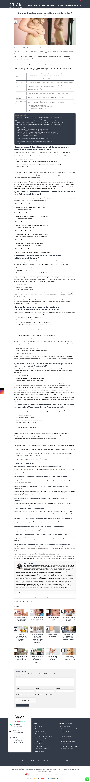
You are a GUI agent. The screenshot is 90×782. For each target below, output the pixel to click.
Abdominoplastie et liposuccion (53, 635)
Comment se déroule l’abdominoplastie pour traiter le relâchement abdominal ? (36, 120)
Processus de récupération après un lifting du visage (69, 658)
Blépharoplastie (39, 731)
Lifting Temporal (39, 751)
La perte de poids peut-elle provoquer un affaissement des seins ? (37, 659)
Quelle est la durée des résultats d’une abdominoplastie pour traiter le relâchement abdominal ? (39, 124)
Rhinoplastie (38, 726)
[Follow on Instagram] (10, 1)
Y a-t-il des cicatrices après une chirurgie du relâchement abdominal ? (34, 140)
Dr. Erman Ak (18, 48)
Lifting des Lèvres (40, 741)
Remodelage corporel (66, 738)
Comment (19, 676)
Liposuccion (63, 734)
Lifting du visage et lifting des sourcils (37, 618)
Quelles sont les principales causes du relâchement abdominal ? (33, 129)
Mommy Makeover (65, 736)
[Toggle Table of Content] (72, 115)
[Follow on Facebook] (8, 1)
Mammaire (42, 5)
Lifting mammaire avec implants (69, 746)
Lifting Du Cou (39, 743)
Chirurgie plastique (45, 10)
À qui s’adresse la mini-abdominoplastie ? (28, 135)
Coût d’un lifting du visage (53, 618)
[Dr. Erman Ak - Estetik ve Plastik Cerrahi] (15, 5)
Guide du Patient (36, 761)
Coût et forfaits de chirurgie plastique (53, 761)
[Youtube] (19, 592)
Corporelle (50, 5)
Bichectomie (38, 729)
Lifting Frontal (39, 746)
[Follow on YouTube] (12, 1)
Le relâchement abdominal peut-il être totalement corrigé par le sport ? (34, 130)
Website (58, 688)
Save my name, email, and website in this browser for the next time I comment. (39, 694)
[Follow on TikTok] (11, 1)
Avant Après (59, 5)
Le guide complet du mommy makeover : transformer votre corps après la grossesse (37, 638)
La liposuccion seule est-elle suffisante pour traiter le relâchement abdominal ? (36, 136)
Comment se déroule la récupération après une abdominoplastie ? (33, 138)
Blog (24, 48)
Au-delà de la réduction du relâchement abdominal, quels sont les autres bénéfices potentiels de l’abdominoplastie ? (44, 126)
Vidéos (68, 761)
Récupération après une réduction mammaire (21, 619)
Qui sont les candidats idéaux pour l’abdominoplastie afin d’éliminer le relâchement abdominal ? (39, 117)
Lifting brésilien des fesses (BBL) (69, 729)
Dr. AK (30, 5)
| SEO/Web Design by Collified (58, 774)
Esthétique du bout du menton (44, 736)
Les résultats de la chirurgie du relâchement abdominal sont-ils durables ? (35, 141)
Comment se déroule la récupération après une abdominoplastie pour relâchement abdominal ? (39, 122)
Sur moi (18, 761)
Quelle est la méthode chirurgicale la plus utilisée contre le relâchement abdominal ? (38, 133)
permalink (58, 597)
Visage (35, 5)
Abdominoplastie (65, 726)
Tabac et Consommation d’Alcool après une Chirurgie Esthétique (21, 637)
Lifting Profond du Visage (42, 738)
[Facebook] (17, 592)
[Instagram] (15, 592)
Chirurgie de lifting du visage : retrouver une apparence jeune (21, 659)
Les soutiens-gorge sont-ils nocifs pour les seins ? (69, 619)
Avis (75, 5)
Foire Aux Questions (21, 127)
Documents (25, 761)
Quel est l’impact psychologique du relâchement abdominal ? (33, 143)
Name (18, 688)
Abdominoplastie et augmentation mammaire (53, 658)
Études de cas (69, 5)
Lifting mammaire (65, 743)
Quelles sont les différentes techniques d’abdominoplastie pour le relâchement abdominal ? (38, 119)
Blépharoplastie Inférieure (42, 734)
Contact (79, 5)
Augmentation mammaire (67, 741)
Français (77, 1)
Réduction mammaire (66, 748)
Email (38, 688)
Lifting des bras (64, 731)
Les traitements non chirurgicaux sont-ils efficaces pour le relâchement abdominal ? (37, 132)
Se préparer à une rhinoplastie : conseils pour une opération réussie (68, 637)
